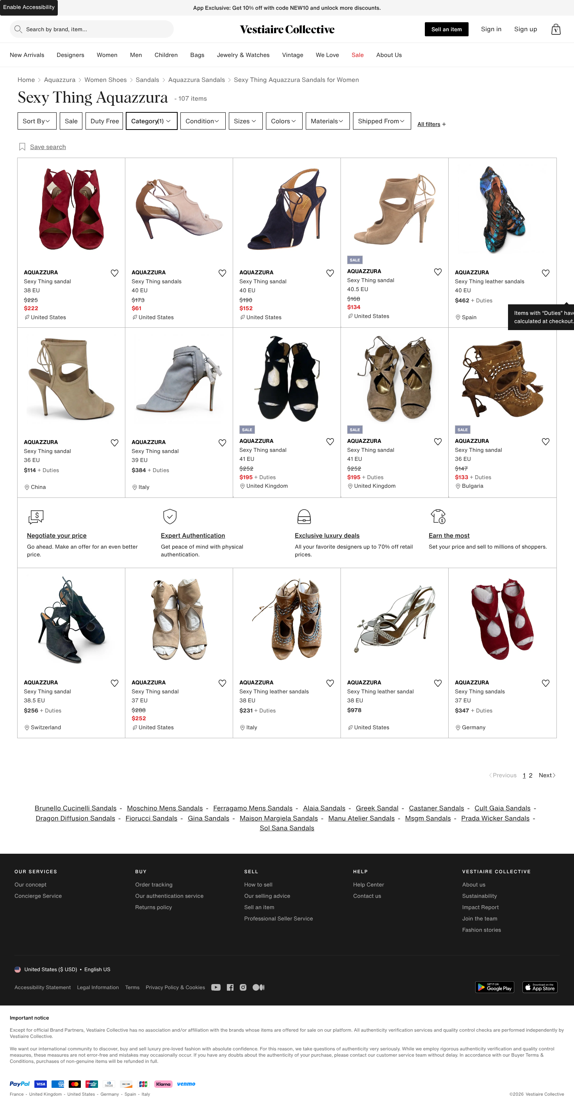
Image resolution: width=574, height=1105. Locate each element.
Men (136, 55)
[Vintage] (310, 55)
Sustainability (479, 896)
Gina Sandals (208, 818)
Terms (132, 987)
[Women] (124, 55)
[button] (556, 29)
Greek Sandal (377, 808)
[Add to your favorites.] (114, 273)
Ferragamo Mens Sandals (252, 808)
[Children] (184, 55)
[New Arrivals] (50, 55)
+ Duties (481, 300)
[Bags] (210, 55)
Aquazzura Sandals (196, 79)
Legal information (98, 987)
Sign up (525, 29)
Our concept (30, 885)
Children (166, 55)
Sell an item (446, 29)
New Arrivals (27, 55)
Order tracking (154, 885)
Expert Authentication (193, 535)
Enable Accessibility (29, 7)
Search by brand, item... (56, 29)
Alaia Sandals (324, 808)
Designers (70, 55)
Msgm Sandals (428, 818)
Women (107, 55)
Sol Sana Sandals (287, 828)
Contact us (367, 896)
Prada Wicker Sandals (495, 818)
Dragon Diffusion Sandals (75, 818)
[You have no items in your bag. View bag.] (556, 29)
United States (81, 1094)
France (17, 1094)
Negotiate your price (57, 535)
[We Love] (345, 55)
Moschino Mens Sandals (165, 808)
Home (26, 79)
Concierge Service (38, 896)
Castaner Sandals (436, 808)
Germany (109, 1094)
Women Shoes (105, 79)
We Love (327, 55)
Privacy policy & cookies (175, 987)
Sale (358, 55)
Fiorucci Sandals (152, 818)
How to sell (258, 885)
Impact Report (480, 907)
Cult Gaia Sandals (502, 808)
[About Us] (408, 55)
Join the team (479, 919)
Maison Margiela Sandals (279, 818)
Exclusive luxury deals (327, 535)
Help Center (368, 885)
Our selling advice (267, 896)
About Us (389, 55)
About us (473, 885)
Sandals (147, 79)
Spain (130, 1094)
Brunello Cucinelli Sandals (76, 808)
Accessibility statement (42, 987)
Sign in (491, 29)
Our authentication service (169, 896)
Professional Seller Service (278, 919)
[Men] (148, 55)
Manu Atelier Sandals (361, 818)
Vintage (292, 55)
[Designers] (90, 55)
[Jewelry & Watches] (276, 55)
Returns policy (153, 907)
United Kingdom (45, 1094)
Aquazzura (59, 79)
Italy (146, 1094)
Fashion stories (481, 930)
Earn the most (449, 535)
